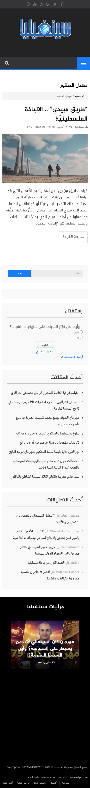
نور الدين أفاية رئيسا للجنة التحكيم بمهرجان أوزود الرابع (44, 452)
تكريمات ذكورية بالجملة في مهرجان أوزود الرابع (49, 443)
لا (78, 338)
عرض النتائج (45, 351)
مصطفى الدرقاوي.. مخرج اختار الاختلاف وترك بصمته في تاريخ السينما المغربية (43, 405)
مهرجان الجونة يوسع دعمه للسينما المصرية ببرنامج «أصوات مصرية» (47, 421)
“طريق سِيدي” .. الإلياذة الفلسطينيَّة (56, 114)
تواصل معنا (23, 783)
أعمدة (54, 783)
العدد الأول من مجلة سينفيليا (46, 563)
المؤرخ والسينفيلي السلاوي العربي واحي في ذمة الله (47, 433)
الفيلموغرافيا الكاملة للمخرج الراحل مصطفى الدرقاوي (45, 393)
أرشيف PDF (40, 783)
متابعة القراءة (73, 236)
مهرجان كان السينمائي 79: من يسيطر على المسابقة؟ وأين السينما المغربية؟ (45, 648)
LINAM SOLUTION (33, 767)
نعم (76, 333)
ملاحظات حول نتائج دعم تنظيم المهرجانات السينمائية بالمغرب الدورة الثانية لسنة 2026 (46, 464)
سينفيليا (79, 127)
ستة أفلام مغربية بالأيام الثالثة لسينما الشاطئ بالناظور (45, 477)
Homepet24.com (51, 777)
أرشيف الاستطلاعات (72, 357)
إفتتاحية (66, 783)
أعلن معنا (7, 783)
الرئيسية (79, 96)
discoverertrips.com (75, 777)
